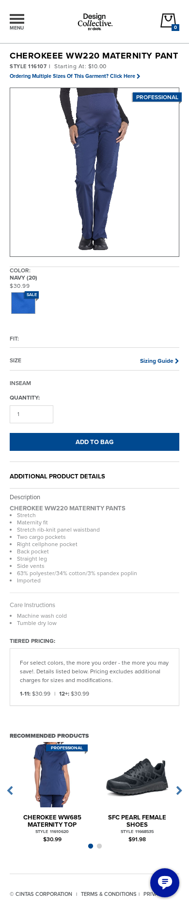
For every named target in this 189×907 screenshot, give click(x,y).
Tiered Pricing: (32, 641)
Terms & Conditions (109, 894)
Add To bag (94, 441)
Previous (10, 791)
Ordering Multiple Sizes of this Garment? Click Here (72, 76)
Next (179, 791)
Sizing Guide (156, 361)
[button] (95, 172)
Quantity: (25, 397)
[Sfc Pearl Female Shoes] (137, 774)
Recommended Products (49, 735)
